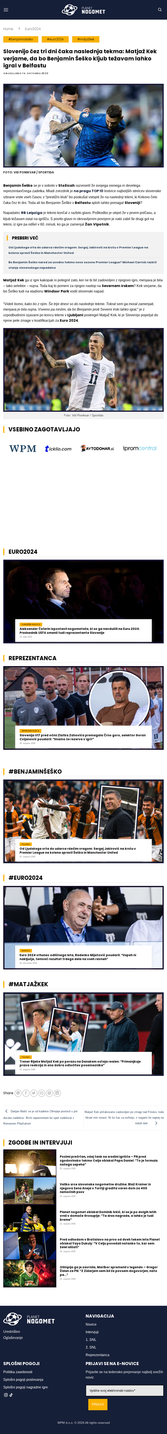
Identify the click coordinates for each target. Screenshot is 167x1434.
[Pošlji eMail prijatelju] (41, 1093)
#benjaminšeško (20, 39)
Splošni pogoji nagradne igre (25, 1387)
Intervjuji (92, 1332)
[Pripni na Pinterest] (49, 1093)
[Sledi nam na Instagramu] (6, 1395)
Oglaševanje (13, 1338)
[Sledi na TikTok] (11, 1395)
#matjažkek (85, 39)
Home (8, 28)
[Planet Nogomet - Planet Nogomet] (83, 9)
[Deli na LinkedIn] (57, 1093)
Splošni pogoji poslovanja (23, 1379)
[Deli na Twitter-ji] (33, 1093)
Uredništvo (11, 1331)
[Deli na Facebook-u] (26, 1093)
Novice (91, 1324)
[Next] (158, 604)
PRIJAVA (98, 1404)
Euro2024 (33, 28)
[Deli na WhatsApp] (18, 1093)
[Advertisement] (83, 511)
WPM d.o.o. (65, 1422)
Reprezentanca (97, 1355)
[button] (5, 9)
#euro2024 (55, 39)
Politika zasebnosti (17, 1372)
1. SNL (91, 1340)
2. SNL (91, 1347)
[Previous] (9, 604)
